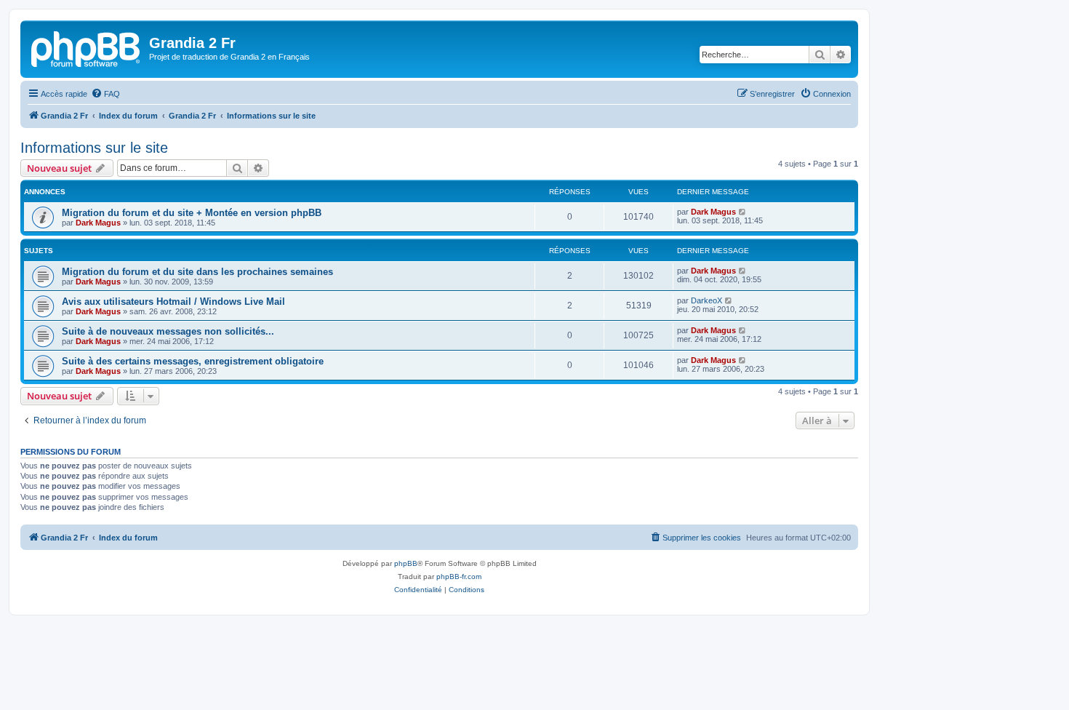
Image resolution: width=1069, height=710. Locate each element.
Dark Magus (98, 222)
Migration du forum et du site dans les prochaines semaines (197, 271)
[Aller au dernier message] (743, 211)
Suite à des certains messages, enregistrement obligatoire (193, 361)
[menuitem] (105, 94)
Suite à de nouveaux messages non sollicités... (168, 331)
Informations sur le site (94, 148)
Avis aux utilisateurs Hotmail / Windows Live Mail (173, 301)
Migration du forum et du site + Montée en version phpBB (191, 212)
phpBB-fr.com (458, 577)
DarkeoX (706, 300)
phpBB (405, 563)
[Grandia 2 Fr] (86, 47)
